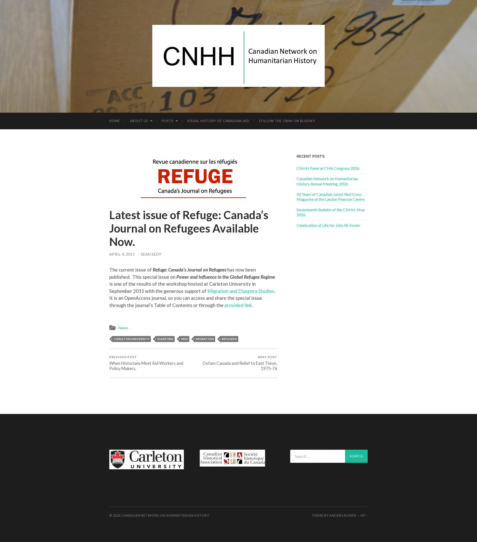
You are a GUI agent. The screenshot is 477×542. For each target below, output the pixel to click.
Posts (167, 121)
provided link (238, 305)
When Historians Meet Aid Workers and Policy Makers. (146, 363)
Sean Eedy (151, 254)
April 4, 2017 (122, 254)
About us (139, 121)
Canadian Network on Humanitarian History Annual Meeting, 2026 (327, 181)
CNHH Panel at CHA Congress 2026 (328, 168)
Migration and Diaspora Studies (240, 291)
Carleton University (131, 339)
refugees (229, 339)
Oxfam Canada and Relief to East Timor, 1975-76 (239, 363)
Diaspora (165, 339)
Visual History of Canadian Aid (218, 121)
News (123, 328)
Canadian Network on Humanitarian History (165, 515)
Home (114, 121)
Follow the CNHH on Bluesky (287, 121)
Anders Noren (342, 515)
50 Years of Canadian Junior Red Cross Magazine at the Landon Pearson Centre (330, 197)
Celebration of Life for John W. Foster (328, 225)
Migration (205, 339)
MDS (184, 339)
